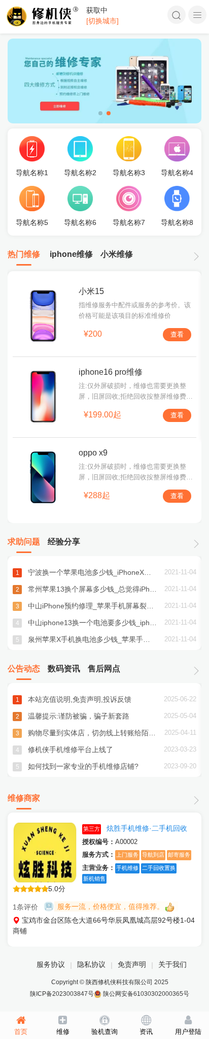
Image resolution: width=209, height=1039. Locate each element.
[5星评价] (30, 890)
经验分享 (64, 541)
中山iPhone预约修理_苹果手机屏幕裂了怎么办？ (92, 606)
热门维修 (24, 254)
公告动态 (24, 668)
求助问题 (24, 541)
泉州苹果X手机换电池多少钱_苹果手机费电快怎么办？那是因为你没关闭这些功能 (92, 639)
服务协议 (51, 964)
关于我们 (172, 964)
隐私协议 (91, 964)
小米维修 (116, 254)
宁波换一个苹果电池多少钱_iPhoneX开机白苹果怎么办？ (92, 572)
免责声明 (132, 964)
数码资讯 (64, 668)
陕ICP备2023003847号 (62, 993)
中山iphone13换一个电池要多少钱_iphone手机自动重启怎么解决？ (92, 623)
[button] (100, 113)
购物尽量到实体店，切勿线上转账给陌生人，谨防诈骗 (92, 733)
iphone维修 (71, 254)
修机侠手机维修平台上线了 (70, 749)
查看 (177, 334)
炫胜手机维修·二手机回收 (135, 828)
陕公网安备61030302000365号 (145, 993)
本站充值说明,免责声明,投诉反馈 (79, 699)
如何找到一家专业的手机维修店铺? (83, 766)
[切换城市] (102, 21)
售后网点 (104, 668)
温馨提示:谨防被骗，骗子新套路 (78, 716)
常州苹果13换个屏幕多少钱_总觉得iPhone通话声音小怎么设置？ (92, 589)
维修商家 (24, 798)
